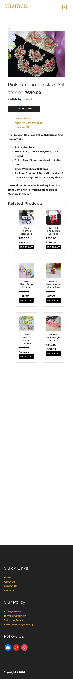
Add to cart (24, 108)
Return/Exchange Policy (18, 624)
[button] (9, 29)
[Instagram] (24, 647)
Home (7, 577)
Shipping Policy (13, 620)
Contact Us (10, 586)
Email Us (9, 590)
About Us (9, 581)
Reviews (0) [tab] (22, 127)
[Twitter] (16, 647)
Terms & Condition (15, 615)
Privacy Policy (12, 611)
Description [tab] (22, 118)
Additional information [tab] (29, 122)
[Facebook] (8, 647)
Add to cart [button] (26, 247)
